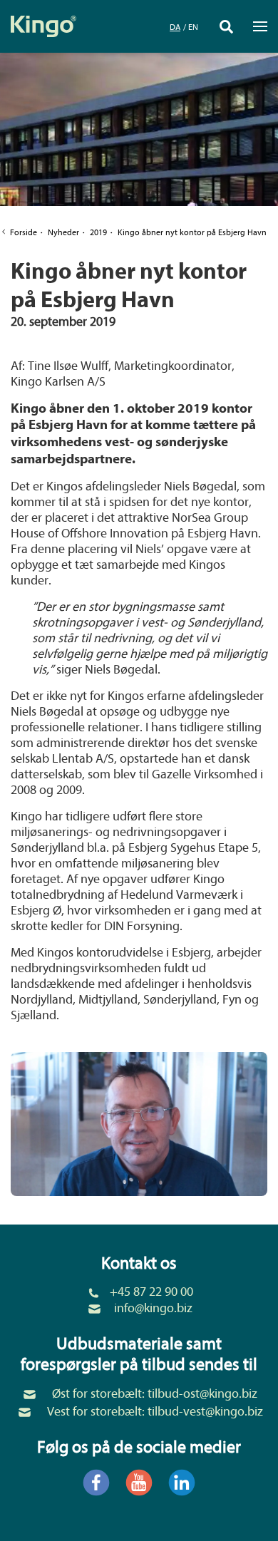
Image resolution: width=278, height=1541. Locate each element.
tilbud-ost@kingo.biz (202, 1393)
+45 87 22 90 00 (151, 1291)
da (175, 27)
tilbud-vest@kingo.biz (205, 1411)
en (193, 27)
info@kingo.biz (153, 1308)
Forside (23, 232)
